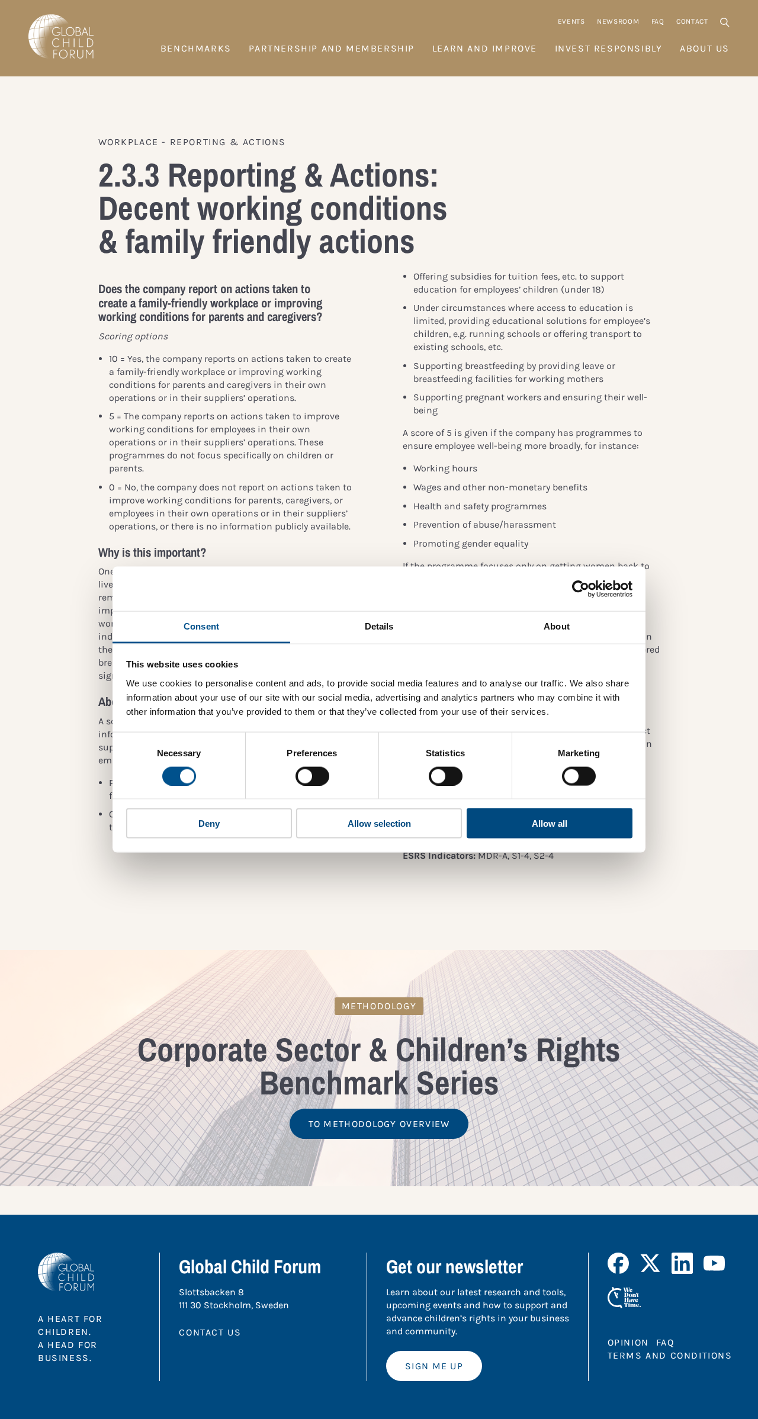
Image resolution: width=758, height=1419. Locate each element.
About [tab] (557, 626)
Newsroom (618, 21)
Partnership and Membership (332, 48)
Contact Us (210, 1332)
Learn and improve (484, 48)
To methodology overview (379, 1123)
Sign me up (434, 1366)
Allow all (549, 823)
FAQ (657, 21)
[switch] (312, 775)
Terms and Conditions (670, 1355)
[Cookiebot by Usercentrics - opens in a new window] (580, 589)
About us (705, 48)
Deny (209, 823)
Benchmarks (196, 48)
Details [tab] (379, 626)
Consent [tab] (201, 626)
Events (571, 21)
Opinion (628, 1342)
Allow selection (379, 823)
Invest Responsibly (609, 48)
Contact (692, 21)
